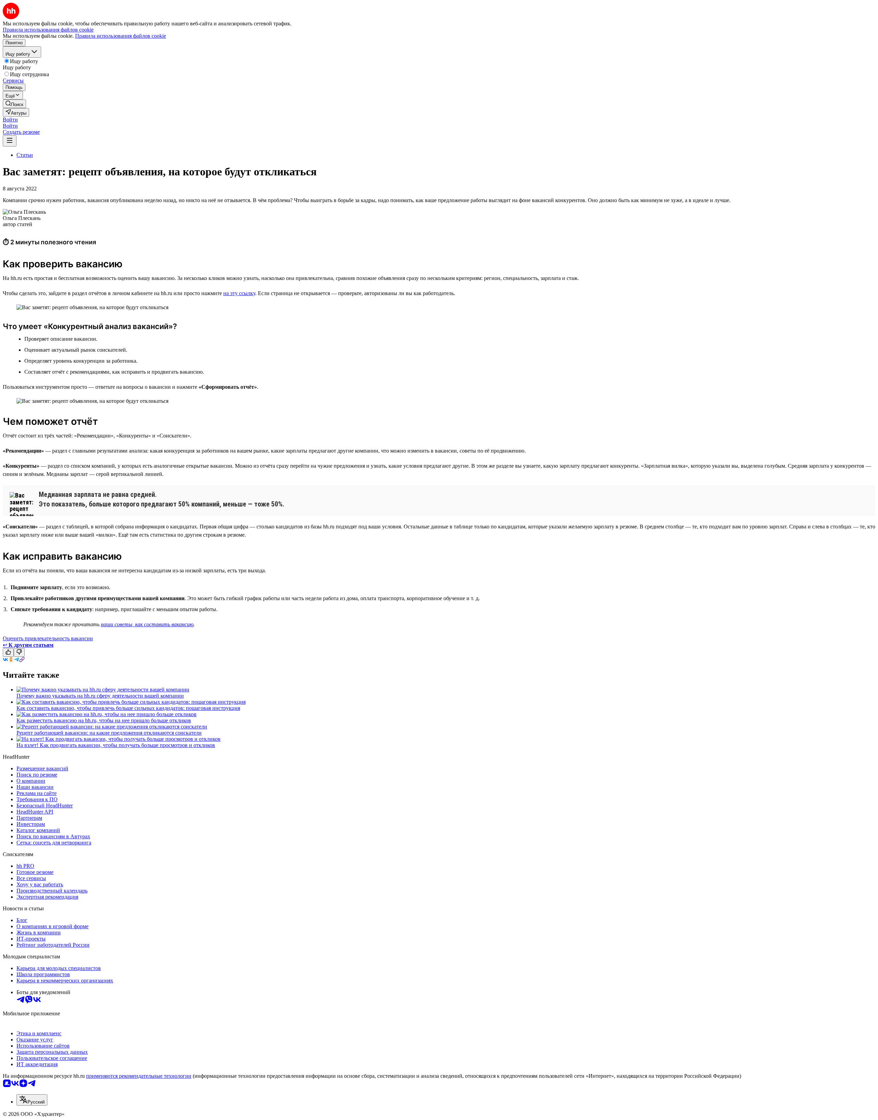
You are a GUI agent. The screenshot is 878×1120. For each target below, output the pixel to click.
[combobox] (31, 1100)
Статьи (24, 155)
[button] (10, 119)
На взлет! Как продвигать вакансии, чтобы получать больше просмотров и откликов (115, 745)
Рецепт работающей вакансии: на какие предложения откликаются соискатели (109, 733)
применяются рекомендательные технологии (138, 1076)
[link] (14, 104)
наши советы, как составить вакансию (147, 624)
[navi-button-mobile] (9, 141)
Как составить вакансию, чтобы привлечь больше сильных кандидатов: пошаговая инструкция (128, 708)
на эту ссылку (239, 293)
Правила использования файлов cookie (120, 36)
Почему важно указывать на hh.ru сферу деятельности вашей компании (100, 696)
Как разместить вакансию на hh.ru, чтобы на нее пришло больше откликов (103, 720)
